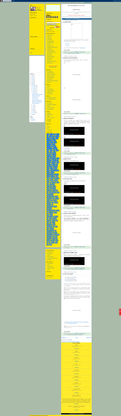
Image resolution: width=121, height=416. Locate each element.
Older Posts (88, 337)
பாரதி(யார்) (51, 142)
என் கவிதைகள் (49, 93)
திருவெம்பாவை (56, 216)
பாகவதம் (48, 222)
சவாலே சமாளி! (49, 79)
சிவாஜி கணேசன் (50, 109)
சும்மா (52, 204)
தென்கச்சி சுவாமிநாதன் (51, 99)
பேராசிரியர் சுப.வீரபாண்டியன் (52, 47)
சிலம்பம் (48, 126)
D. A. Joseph (49, 259)
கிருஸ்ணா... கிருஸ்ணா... (51, 74)
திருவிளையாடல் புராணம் (50, 216)
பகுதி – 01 (67, 43)
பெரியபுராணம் (52, 172)
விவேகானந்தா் (53, 176)
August (33, 91)
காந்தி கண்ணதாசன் (50, 107)
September (34, 90)
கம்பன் (54, 150)
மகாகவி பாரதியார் (50, 252)
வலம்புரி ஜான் (49, 48)
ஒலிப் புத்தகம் (57, 136)
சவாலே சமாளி (57, 198)
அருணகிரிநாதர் (49, 154)
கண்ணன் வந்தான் (52, 184)
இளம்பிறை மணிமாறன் (51, 56)
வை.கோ (48, 244)
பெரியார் (48, 228)
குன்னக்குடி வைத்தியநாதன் (50, 196)
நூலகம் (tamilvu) (50, 263)
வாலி (48, 87)
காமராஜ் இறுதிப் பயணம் (52, 192)
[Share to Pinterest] (69, 50)
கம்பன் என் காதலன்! (35, 103)
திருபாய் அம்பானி (50, 212)
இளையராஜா (54, 156)
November (34, 87)
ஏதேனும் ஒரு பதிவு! (49, 277)
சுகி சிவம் (48, 44)
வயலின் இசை (48, 240)
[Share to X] (66, 50)
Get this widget (66, 145)
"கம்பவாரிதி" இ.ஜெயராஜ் (51, 51)
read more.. (77, 348)
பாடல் (50, 222)
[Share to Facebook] (68, 50)
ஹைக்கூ (51, 244)
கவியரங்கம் (48, 158)
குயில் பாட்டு (56, 196)
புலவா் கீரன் (49, 36)
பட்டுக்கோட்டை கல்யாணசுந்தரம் (54, 170)
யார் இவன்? (33, 119)
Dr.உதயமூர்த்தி (49, 162)
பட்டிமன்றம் (54, 146)
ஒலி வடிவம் (82, 413)
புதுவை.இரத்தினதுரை (49, 226)
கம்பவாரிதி (48, 188)
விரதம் (49, 242)
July (33, 105)
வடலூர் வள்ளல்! (35, 92)
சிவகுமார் (48, 168)
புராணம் (56, 226)
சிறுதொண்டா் (55, 200)
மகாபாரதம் (53, 144)
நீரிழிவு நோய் (53, 220)
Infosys (56, 176)
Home (32, 118)
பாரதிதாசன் (48, 172)
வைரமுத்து (50, 136)
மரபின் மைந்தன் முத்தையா (51, 61)
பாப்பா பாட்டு (53, 222)
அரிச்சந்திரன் (51, 178)
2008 (32, 114)
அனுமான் (48, 178)
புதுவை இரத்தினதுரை (51, 90)
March (33, 111)
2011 (32, 81)
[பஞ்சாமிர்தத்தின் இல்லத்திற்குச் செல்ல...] (87, 2)
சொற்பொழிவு (51, 134)
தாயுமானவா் (57, 210)
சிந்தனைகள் (48, 200)
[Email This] (64, 50)
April (33, 109)
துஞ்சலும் (50, 218)
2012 (32, 79)
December (34, 85)
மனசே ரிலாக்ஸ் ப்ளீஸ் (49, 232)
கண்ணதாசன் (49, 39)
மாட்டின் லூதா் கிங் (56, 234)
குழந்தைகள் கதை (49, 198)
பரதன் (57, 220)
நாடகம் (54, 136)
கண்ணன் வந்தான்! (50, 72)
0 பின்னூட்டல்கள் (82, 152)
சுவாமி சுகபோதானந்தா (50, 206)
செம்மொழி (57, 158)
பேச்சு (55, 134)
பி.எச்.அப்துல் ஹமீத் (49, 224)
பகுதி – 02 (67, 45)
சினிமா (51, 200)
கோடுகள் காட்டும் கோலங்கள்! (37, 94)
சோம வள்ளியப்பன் (49, 160)
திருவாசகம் (51, 214)
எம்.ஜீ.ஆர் (58, 182)
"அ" (48, 125)
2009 (32, 84)
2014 (32, 76)
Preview (48, 25)
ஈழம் (50, 182)
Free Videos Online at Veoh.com (72, 323)
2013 (32, 78)
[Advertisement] (36, 63)
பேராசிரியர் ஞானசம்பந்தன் (51, 97)
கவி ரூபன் (39, 7)
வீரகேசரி (56, 242)
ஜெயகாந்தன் (55, 206)
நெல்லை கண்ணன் (50, 41)
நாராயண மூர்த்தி (49, 220)
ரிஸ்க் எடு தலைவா (49, 238)
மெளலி (48, 116)
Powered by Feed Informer (88, 412)
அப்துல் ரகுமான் (50, 58)
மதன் (55, 230)
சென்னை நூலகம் (50, 266)
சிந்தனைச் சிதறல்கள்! (36, 95)
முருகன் (54, 236)
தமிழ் (52, 146)
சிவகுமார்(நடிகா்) (50, 62)
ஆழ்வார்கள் (48, 180)
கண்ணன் (48, 184)
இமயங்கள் (57, 162)
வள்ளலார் (57, 240)
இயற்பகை (48, 182)
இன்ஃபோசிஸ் (56, 180)
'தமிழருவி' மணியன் (50, 50)
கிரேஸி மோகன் (49, 114)
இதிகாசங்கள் (53, 138)
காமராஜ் (48, 192)
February (34, 112)
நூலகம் (48, 269)
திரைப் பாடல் (51, 168)
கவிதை (48, 136)
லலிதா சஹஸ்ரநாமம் (55, 238)
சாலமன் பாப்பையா (50, 45)
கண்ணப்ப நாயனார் (49, 186)
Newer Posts (64, 337)
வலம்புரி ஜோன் (53, 240)
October (34, 88)
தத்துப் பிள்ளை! (34, 97)
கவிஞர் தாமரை (49, 92)
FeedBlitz (56, 25)
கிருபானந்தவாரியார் (50, 42)
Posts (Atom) (69, 339)
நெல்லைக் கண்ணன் (50, 256)
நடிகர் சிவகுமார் (54, 218)
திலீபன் (47, 218)
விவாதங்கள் (52, 242)
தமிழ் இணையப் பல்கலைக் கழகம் (51, 210)
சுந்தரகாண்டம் (56, 202)
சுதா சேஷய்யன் (49, 53)
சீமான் (52, 202)
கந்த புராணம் (54, 186)
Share (31, 52)
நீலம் (48, 128)
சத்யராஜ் (53, 198)
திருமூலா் (48, 214)
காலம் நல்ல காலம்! (35, 98)
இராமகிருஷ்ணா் (49, 164)
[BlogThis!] (65, 50)
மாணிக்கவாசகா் (56, 174)
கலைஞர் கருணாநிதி (53, 188)
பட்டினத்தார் (48, 170)
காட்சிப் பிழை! (49, 129)
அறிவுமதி (48, 150)
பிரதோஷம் (53, 224)
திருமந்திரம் (55, 212)
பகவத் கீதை (55, 168)
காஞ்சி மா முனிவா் (49, 190)
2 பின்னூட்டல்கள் (82, 51)
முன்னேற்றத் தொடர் (49, 236)
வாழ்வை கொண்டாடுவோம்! (37, 100)
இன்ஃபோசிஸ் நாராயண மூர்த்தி (52, 80)
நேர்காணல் (48, 142)
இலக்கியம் (51, 150)
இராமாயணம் (54, 140)
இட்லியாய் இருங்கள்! (50, 77)
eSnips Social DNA (77, 145)
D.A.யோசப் (49, 59)
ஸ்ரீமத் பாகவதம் (50, 71)
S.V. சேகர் (55, 142)
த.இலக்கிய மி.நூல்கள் (50, 267)
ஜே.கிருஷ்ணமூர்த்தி (49, 208)
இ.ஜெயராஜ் (52, 180)
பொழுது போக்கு (52, 228)
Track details (72, 145)
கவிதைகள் (57, 150)
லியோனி (51, 152)
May (33, 108)
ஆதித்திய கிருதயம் (56, 178)
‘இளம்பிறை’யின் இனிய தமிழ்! (37, 101)
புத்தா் (54, 226)
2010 (32, 82)
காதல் (57, 164)
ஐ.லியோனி (49, 121)
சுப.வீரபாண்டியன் (49, 204)
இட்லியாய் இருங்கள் (49, 156)
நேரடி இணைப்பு (67, 148)
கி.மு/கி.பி (49, 82)
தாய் (47, 212)
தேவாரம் (48, 264)
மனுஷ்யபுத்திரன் (50, 89)
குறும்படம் (48, 152)
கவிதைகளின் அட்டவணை (74, 413)
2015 (32, 75)
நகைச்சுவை (57, 134)
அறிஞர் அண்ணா (50, 34)
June (33, 106)
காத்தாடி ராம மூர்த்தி (50, 117)
